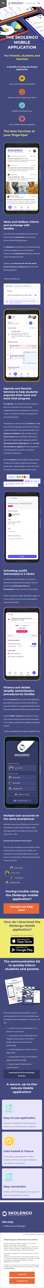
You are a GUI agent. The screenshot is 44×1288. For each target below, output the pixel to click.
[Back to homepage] (15, 3)
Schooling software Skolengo (15, 443)
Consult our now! (21, 908)
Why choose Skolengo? (15, 1226)
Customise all (22, 1281)
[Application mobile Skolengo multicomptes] (22, 944)
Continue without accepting (33, 1234)
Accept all (22, 1274)
